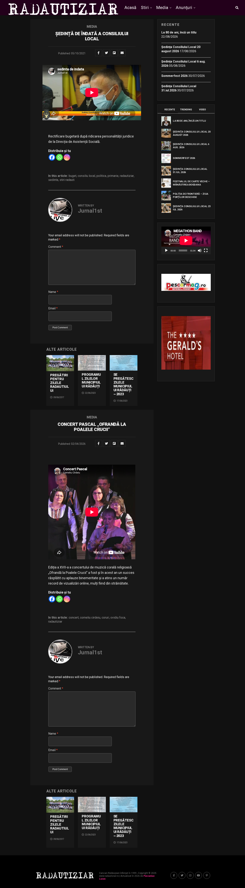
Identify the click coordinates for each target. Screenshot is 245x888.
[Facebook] (52, 157)
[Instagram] (67, 157)
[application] (186, 240)
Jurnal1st (90, 210)
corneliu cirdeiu (90, 617)
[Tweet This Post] (106, 52)
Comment (55, 247)
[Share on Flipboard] (114, 52)
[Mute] (200, 250)
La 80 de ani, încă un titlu (178, 32)
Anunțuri (184, 7)
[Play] (166, 250)
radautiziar (127, 175)
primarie (113, 175)
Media (162, 7)
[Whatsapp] (59, 157)
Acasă (130, 7)
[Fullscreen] (206, 250)
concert (74, 617)
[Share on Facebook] (98, 52)
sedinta (53, 179)
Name (53, 292)
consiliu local (86, 175)
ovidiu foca (117, 617)
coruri (105, 617)
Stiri (145, 7)
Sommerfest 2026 (174, 76)
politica (101, 175)
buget (72, 175)
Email (53, 308)
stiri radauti (67, 179)
